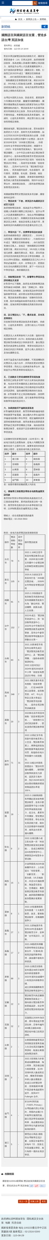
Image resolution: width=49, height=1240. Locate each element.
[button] (4, 3)
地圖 (7, 1222)
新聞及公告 (31, 19)
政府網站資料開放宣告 (13, 1218)
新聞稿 (43, 19)
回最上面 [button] (35, 1201)
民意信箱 (16, 1222)
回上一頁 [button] (23, 1201)
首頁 (19, 19)
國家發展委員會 (24, 11)
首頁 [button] (44, 1201)
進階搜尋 (42, 3)
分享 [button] (44, 26)
